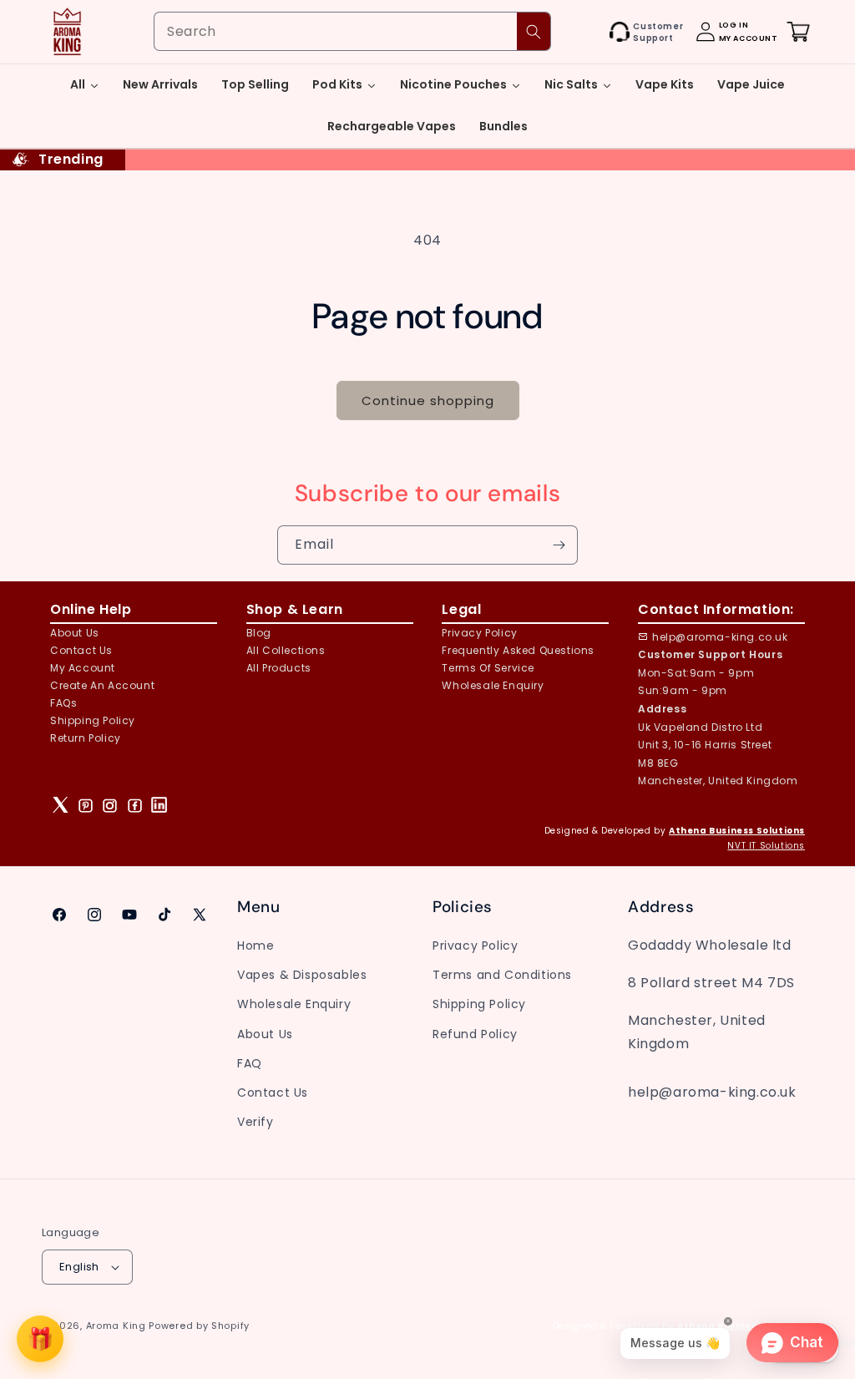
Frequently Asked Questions (518, 650)
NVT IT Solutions (766, 845)
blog (258, 633)
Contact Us (272, 1092)
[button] (591, 31)
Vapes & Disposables (302, 974)
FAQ (249, 1063)
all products (278, 668)
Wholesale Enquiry (493, 685)
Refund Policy (475, 1034)
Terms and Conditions (502, 974)
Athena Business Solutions (737, 830)
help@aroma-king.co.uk (720, 637)
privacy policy (479, 633)
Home (255, 945)
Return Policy (85, 738)
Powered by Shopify (199, 1325)
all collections (286, 650)
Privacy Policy (475, 945)
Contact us (81, 650)
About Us (74, 633)
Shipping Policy (92, 720)
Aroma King (116, 1325)
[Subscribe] (558, 545)
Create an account (102, 685)
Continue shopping (428, 400)
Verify (255, 1121)
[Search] (533, 31)
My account (82, 668)
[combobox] (352, 31)
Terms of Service (488, 668)
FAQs (63, 703)
